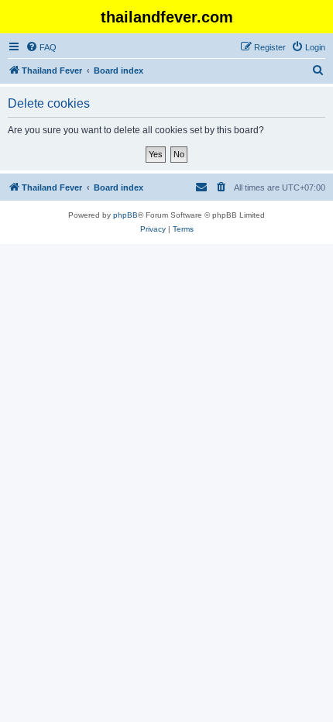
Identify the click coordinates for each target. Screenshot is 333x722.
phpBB (125, 215)
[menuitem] (41, 47)
